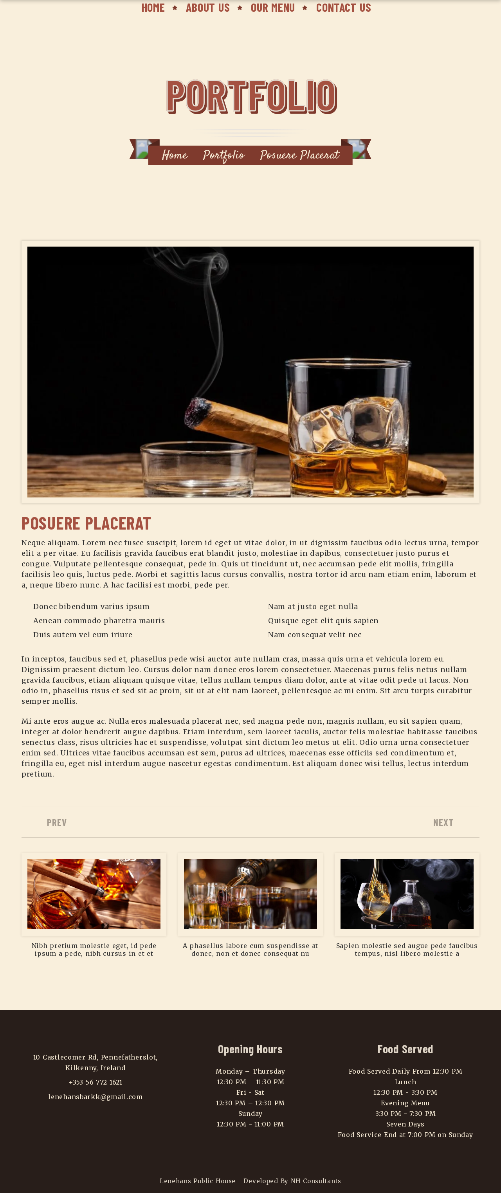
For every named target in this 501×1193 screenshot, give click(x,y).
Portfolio (223, 155)
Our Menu (273, 7)
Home (153, 7)
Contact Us (343, 7)
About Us (208, 7)
